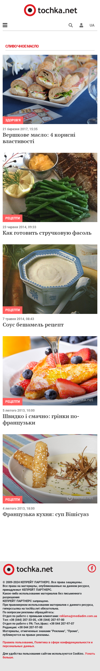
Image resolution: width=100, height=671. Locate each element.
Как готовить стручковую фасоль (47, 232)
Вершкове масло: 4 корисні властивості (39, 138)
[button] (81, 25)
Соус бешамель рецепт (33, 324)
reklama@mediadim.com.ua (78, 616)
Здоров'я (13, 120)
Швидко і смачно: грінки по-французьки (41, 419)
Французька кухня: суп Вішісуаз (46, 514)
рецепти (12, 218)
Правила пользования (18, 642)
